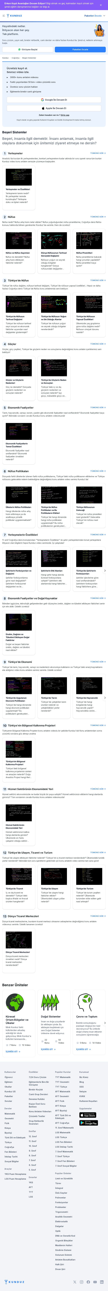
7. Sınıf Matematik (64, 1151)
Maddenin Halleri (63, 1245)
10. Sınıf (33, 1146)
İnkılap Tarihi (11, 1156)
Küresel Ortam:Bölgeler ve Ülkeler (17, 1019)
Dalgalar (59, 1226)
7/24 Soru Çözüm (37, 1077)
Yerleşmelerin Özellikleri (23, 534)
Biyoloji (8, 1133)
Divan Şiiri (60, 1269)
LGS (31, 1197)
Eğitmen (9, 1082)
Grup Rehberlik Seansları (36, 1122)
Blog (81, 1082)
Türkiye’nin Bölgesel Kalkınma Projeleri (31, 725)
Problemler (60, 1207)
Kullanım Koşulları (47, 120)
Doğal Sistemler (51, 1016)
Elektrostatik (61, 1221)
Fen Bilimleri (11, 1152)
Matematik (10, 1113)
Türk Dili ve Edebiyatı (15, 1137)
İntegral (59, 1188)
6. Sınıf (32, 1165)
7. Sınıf (32, 1160)
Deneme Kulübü (37, 1099)
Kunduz (5, 58)
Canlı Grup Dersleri (38, 1094)
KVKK (82, 1096)
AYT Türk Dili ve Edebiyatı (63, 1116)
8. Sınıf (32, 1155)
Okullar (8, 1087)
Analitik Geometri (63, 1216)
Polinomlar (60, 1197)
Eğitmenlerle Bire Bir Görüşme (39, 1083)
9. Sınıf (32, 1151)
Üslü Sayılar (61, 1193)
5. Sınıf (32, 1170)
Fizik (7, 1123)
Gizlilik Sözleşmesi (65, 120)
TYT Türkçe (61, 1087)
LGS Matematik (62, 1132)
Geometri (9, 1118)
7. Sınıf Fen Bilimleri (65, 1161)
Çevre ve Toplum (86, 1016)
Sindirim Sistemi (63, 1250)
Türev (58, 1183)
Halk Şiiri (59, 1264)
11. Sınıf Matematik (64, 1128)
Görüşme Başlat (29, 49)
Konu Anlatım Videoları (40, 1111)
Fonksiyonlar (61, 1202)
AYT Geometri (62, 1096)
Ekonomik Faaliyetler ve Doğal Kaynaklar (32, 598)
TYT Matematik (62, 1077)
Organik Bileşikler (64, 1240)
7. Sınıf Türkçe (62, 1156)
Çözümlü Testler (37, 1116)
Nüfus (11, 216)
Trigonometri (61, 1212)
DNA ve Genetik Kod (65, 1236)
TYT (31, 1192)
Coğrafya (15, 58)
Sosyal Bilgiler (12, 1161)
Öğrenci (9, 1077)
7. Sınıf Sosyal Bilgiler (66, 1166)
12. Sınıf (33, 1136)
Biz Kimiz (83, 1077)
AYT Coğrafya (62, 1123)
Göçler (12, 344)
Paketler (9, 1096)
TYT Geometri (62, 1082)
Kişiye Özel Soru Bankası (37, 1105)
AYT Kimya (60, 1106)
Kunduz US (10, 1091)
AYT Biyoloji (61, 1110)
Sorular (8, 1101)
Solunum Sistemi (63, 1255)
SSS (81, 1087)
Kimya (8, 1128)
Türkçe (8, 1142)
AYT (31, 1187)
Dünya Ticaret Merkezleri (23, 916)
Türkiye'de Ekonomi (20, 661)
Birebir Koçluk (36, 1089)
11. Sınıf (32, 1141)
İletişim (82, 1091)
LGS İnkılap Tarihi (64, 1147)
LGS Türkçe (61, 1137)
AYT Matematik (62, 1091)
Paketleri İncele (80, 49)
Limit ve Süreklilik (64, 1178)
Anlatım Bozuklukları (65, 1259)
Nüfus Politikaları (18, 471)
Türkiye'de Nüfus (18, 280)
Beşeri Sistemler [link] (29, 58)
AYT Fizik (59, 1101)
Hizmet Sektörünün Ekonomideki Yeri (30, 789)
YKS (31, 1182)
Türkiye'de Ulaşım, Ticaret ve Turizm (30, 852)
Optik (57, 1231)
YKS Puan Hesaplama (15, 1174)
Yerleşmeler (15, 153)
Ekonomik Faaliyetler (20, 407)
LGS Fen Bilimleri (63, 1142)
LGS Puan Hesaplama (15, 1179)
